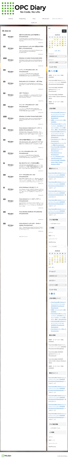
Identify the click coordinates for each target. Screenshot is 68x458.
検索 (49, 28)
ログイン (51, 232)
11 (62, 41)
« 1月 (56, 50)
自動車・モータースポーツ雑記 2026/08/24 (56, 102)
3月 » (59, 50)
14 (52, 43)
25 (62, 45)
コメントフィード (53, 238)
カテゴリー (51, 59)
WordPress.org (52, 242)
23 (57, 45)
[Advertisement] (23, 247)
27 (49, 47)
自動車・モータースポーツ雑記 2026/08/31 (56, 76)
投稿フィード (52, 235)
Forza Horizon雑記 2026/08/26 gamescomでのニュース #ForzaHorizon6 (56, 89)
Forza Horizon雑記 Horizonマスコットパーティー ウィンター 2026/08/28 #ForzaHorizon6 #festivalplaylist (57, 82)
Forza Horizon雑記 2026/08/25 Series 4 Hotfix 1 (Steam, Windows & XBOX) (57, 96)
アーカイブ (51, 53)
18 (62, 43)
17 (60, 43)
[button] (65, 246)
